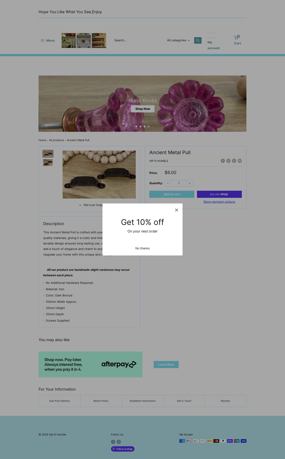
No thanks (142, 248)
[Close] (176, 209)
